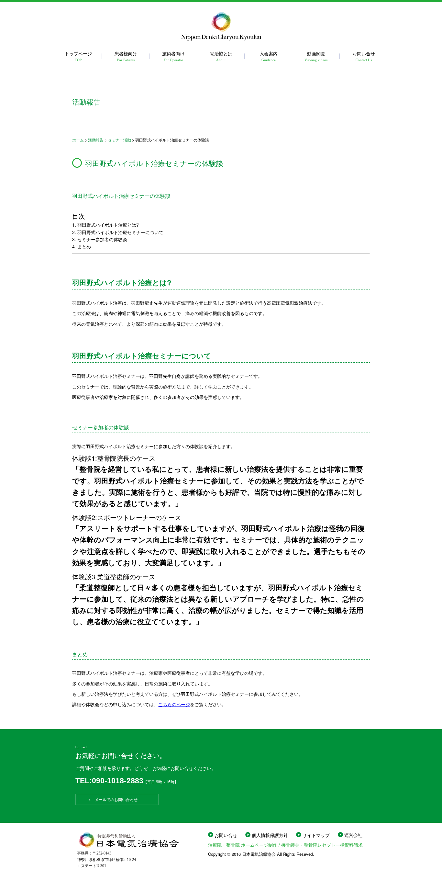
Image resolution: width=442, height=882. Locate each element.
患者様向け (126, 56)
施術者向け (173, 56)
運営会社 (353, 835)
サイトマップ (316, 835)
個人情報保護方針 (270, 835)
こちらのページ (174, 704)
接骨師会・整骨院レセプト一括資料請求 (322, 845)
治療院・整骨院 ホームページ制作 (242, 845)
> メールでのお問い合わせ (117, 799)
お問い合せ (363, 56)
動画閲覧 (315, 56)
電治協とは (221, 56)
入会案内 (269, 56)
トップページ (78, 56)
